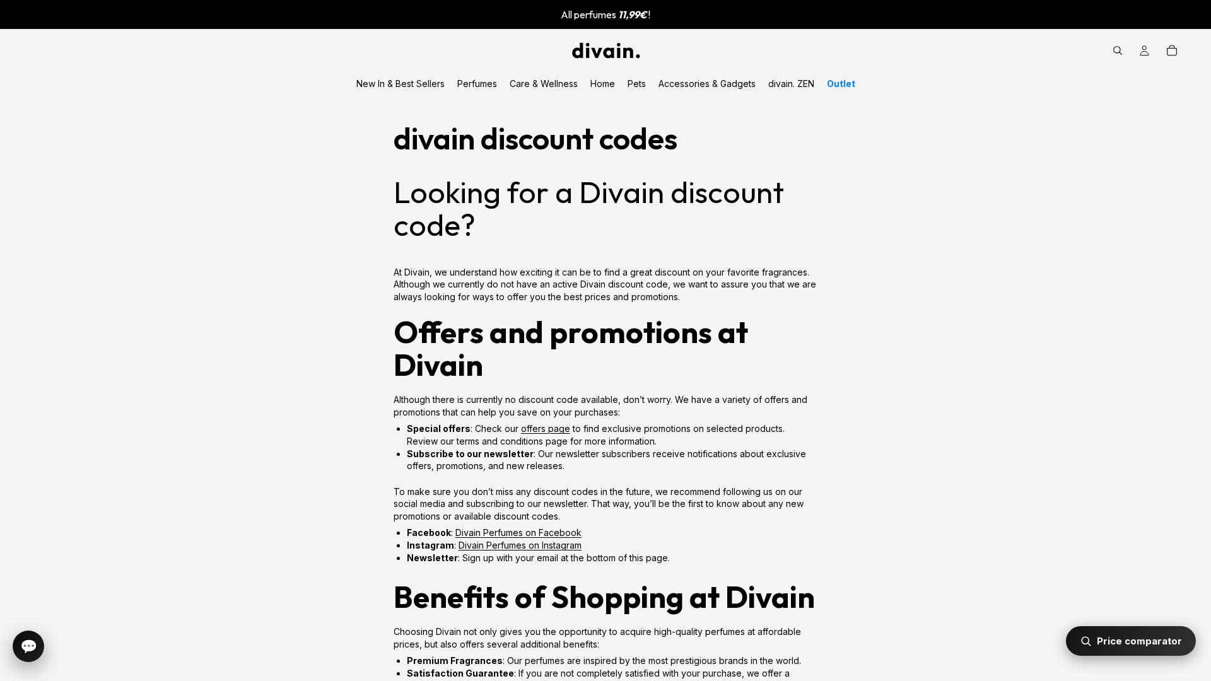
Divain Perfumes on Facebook (518, 532)
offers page (545, 428)
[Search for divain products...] (1118, 50)
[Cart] (1172, 50)
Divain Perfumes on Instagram (520, 545)
